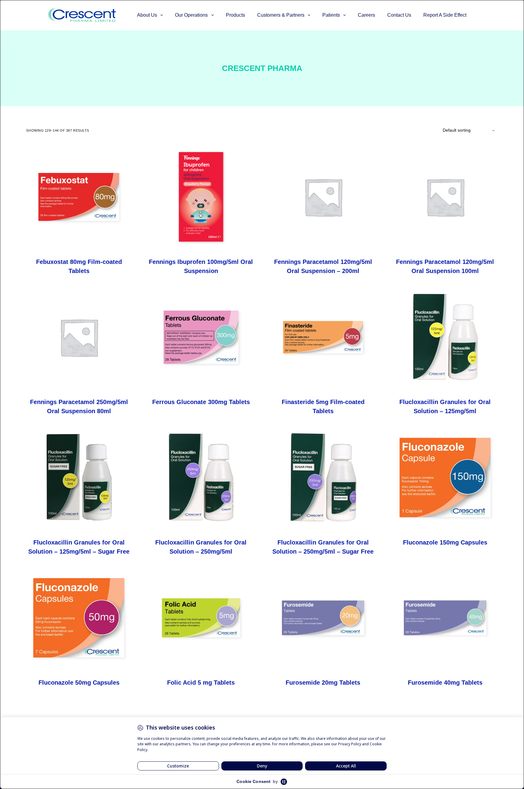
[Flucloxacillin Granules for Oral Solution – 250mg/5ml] (201, 477)
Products (235, 15)
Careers (366, 15)
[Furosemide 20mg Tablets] (323, 618)
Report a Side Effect (444, 15)
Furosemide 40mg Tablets (445, 682)
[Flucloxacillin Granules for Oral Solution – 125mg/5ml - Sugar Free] (79, 477)
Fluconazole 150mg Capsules (445, 542)
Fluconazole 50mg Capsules (79, 682)
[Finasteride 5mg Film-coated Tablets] (323, 337)
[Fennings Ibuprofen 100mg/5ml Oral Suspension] (201, 197)
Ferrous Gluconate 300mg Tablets (201, 402)
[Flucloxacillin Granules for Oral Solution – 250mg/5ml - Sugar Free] (323, 477)
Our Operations (191, 15)
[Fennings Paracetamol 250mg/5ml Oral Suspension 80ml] (79, 337)
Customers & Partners (280, 15)
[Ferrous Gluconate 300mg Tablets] (201, 337)
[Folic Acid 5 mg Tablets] (201, 618)
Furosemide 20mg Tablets (323, 682)
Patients (331, 15)
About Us (147, 15)
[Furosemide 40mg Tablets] (445, 618)
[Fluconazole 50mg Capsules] (79, 618)
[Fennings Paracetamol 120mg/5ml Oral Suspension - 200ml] (323, 197)
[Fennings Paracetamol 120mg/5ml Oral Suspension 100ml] (445, 197)
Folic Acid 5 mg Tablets (201, 682)
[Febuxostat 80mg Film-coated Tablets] (79, 197)
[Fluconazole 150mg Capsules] (445, 477)
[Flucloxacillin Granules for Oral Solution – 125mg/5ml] (445, 337)
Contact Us (399, 15)
